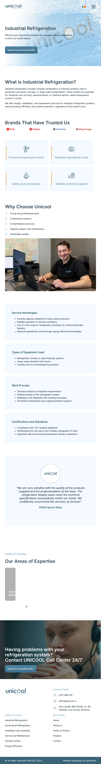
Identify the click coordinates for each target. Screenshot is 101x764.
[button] (26, 606)
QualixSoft (91, 760)
